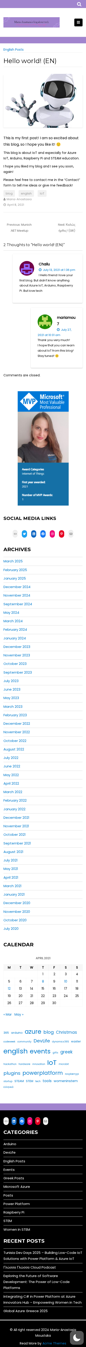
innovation (38, 1064)
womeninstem (66, 1081)
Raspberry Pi (13, 1212)
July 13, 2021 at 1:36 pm (58, 270)
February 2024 (15, 629)
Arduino (9, 1143)
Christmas (66, 1032)
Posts (8, 1195)
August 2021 (13, 851)
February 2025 (15, 569)
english (26, 193)
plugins (11, 1073)
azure (33, 1031)
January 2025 (14, 578)
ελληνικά (8, 1087)
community (24, 1041)
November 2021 (16, 826)
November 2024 (16, 595)
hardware (24, 1064)
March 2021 (12, 885)
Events (9, 1169)
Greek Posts (13, 1178)
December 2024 (17, 586)
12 (9, 988)
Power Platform (16, 1203)
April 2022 (11, 783)
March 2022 (12, 791)
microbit (64, 1064)
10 (65, 981)
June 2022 (11, 766)
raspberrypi (72, 1074)
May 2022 (11, 774)
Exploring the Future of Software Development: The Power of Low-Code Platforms (36, 1281)
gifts (55, 1052)
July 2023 (11, 680)
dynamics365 (60, 1041)
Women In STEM (16, 1229)
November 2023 (16, 655)
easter (76, 1041)
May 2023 (11, 697)
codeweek (9, 1041)
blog (9, 193)
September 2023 (17, 672)
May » (18, 1014)
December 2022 (16, 723)
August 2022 (13, 749)
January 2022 (14, 809)
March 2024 (13, 621)
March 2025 (13, 561)
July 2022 (10, 757)
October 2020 (15, 920)
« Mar (7, 1014)
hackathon (10, 1064)
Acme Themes (54, 1343)
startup (7, 1081)
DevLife (41, 1041)
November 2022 (16, 732)
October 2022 (14, 740)
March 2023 (12, 706)
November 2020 (16, 911)
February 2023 (15, 715)
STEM (29, 1081)
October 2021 (14, 834)
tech (38, 1081)
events (40, 1051)
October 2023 (15, 663)
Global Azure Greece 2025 (25, 1310)
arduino (17, 1032)
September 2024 (17, 604)
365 (6, 1032)
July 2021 (10, 860)
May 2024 (11, 612)
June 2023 (11, 689)
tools (47, 1080)
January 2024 (14, 638)
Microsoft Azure (16, 1186)
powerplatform (42, 1073)
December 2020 (16, 902)
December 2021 (16, 817)
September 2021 (17, 843)
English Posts (13, 49)
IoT (42, 193)
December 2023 (16, 646)
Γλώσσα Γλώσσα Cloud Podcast (29, 1267)
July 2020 (11, 928)
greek (66, 1052)
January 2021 (14, 894)
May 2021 (10, 868)
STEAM (19, 1081)
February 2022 (15, 800)
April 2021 (10, 877)
